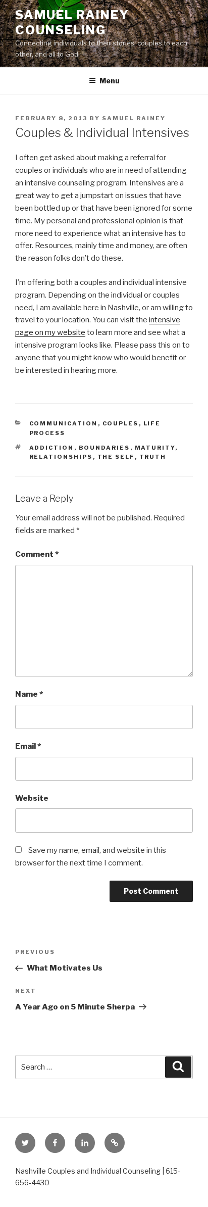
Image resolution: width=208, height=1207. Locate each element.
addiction (51, 447)
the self (116, 456)
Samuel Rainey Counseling (72, 22)
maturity (155, 447)
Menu (109, 80)
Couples (120, 423)
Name (29, 694)
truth (153, 456)
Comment (37, 554)
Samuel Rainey (134, 118)
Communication (63, 423)
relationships (61, 456)
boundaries (104, 447)
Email (28, 746)
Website (31, 798)
